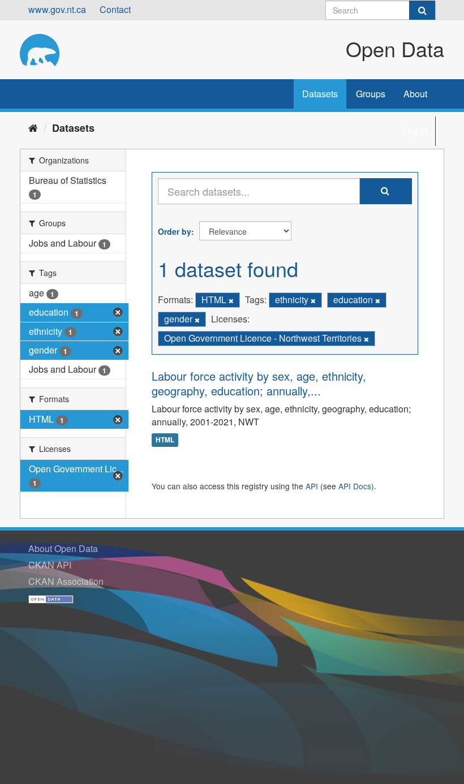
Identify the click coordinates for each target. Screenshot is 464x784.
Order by (174, 231)
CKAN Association (66, 581)
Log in (414, 130)
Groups (370, 93)
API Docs (354, 486)
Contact (115, 9)
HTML (165, 440)
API (312, 486)
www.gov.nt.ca (57, 9)
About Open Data (63, 548)
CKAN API (49, 564)
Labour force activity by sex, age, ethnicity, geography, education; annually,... (259, 383)
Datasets (320, 93)
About (415, 93)
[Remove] (231, 300)
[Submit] (422, 10)
